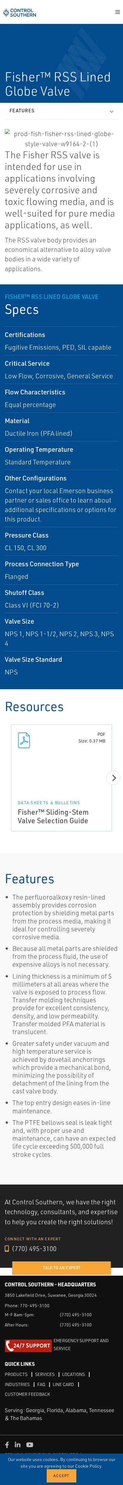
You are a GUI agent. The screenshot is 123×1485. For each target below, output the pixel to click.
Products (16, 1374)
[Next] (113, 778)
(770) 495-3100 (33, 1248)
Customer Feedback (27, 1394)
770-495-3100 (35, 1305)
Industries (17, 1384)
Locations (73, 1374)
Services (45, 1374)
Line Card (63, 1384)
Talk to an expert (61, 1267)
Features (22, 111)
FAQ (41, 1384)
